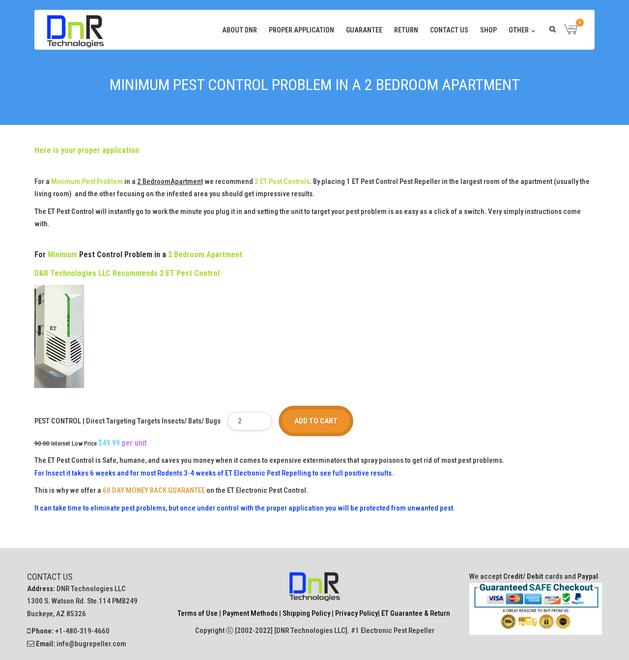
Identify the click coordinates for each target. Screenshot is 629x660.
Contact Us (449, 30)
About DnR (239, 30)
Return (406, 30)
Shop (488, 30)
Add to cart (316, 421)
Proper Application (301, 30)
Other (519, 30)
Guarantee (364, 30)
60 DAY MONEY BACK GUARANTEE (154, 490)
